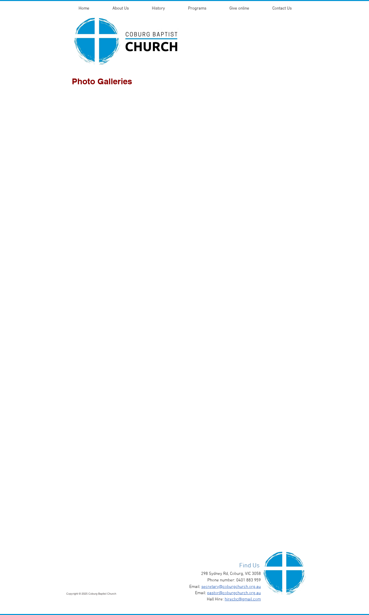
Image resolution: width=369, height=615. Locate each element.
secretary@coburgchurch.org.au (231, 586)
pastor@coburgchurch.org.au (234, 593)
